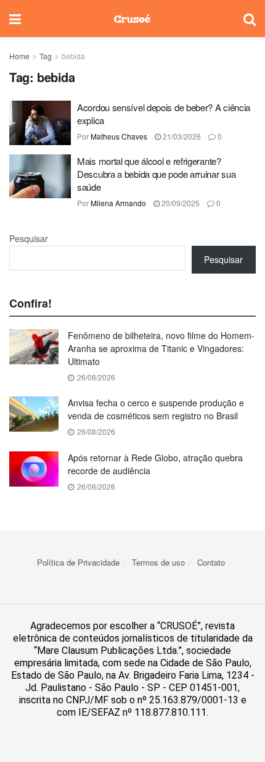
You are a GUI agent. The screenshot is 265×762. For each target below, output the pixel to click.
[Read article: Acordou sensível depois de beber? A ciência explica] (40, 123)
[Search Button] (249, 18)
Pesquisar (28, 238)
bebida (73, 56)
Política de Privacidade (78, 562)
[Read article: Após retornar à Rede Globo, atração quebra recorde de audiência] (34, 469)
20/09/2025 (180, 203)
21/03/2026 (181, 136)
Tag (45, 56)
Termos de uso (158, 562)
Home (19, 56)
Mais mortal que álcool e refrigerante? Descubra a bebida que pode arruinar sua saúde (156, 173)
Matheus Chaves (119, 136)
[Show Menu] (15, 18)
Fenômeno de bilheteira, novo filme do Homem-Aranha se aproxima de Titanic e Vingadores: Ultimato (161, 348)
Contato (211, 562)
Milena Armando (118, 203)
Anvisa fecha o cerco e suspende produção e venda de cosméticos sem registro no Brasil (156, 409)
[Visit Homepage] (132, 18)
